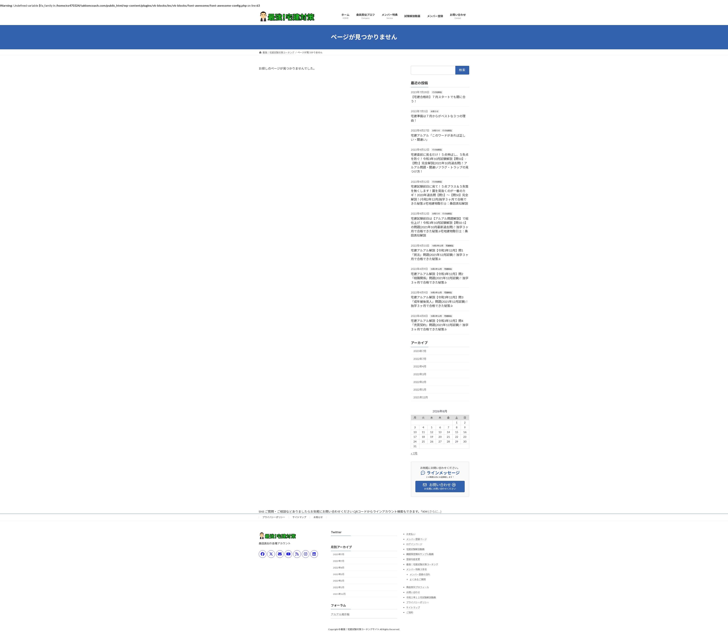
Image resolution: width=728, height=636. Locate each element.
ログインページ (414, 544)
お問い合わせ (413, 592)
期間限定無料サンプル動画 (420, 554)
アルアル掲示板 (340, 614)
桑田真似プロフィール (417, 587)
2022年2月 (419, 381)
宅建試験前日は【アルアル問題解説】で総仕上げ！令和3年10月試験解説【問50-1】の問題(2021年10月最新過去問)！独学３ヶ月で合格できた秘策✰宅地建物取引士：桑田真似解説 (439, 226)
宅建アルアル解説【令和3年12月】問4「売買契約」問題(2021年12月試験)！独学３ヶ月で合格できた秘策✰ (439, 325)
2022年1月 (419, 389)
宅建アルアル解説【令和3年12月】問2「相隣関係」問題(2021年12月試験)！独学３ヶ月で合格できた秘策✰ (439, 278)
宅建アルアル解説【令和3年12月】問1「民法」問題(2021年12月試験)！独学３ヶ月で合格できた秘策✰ (439, 254)
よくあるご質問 (418, 579)
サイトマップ (299, 517)
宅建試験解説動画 (415, 549)
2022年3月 (419, 374)
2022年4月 (419, 366)
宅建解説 (449, 245)
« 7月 (414, 453)
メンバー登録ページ (416, 539)
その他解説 (437, 92)
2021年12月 (420, 397)
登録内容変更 (413, 559)
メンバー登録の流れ (420, 574)
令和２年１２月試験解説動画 (421, 597)
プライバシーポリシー (273, 517)
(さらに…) (434, 511)
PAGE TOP (709, 613)
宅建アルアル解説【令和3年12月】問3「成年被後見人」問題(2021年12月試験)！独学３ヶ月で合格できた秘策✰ (439, 301)
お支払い (410, 534)
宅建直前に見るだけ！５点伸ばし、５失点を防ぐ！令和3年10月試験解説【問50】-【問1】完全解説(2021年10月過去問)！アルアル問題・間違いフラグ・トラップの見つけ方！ (439, 163)
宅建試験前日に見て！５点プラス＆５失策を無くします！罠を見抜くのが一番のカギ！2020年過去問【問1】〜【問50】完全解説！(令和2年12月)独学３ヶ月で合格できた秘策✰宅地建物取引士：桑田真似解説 (439, 195)
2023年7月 (419, 351)
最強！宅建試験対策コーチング (422, 564)
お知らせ (434, 111)
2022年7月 (419, 358)
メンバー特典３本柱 (416, 569)
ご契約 (409, 612)
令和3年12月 (437, 245)
